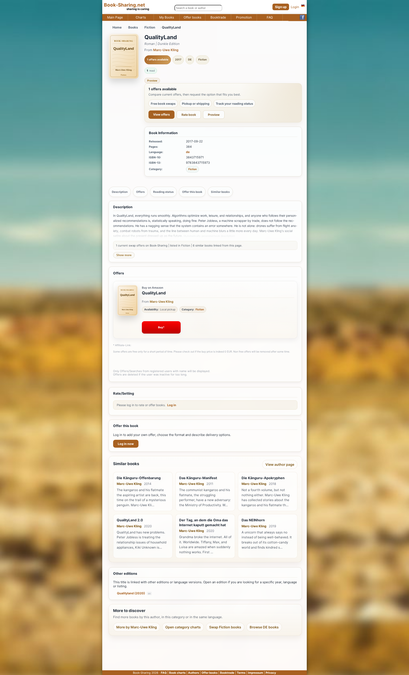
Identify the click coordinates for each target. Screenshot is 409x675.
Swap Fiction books (225, 627)
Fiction (149, 27)
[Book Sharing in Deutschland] (303, 6)
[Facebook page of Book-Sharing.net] (302, 17)
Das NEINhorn (253, 520)
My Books (166, 17)
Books (133, 27)
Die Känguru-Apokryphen (263, 478)
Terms (241, 672)
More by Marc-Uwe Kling (136, 627)
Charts (141, 17)
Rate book (188, 114)
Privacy (271, 672)
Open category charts (183, 627)
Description (120, 191)
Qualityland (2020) (131, 593)
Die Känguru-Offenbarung (139, 478)
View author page (279, 464)
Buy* (161, 327)
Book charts (177, 672)
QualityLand (154, 293)
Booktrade (218, 17)
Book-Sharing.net (124, 5)
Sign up (281, 7)
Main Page (115, 17)
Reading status (163, 191)
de (188, 152)
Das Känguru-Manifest (198, 478)
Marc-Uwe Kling (165, 50)
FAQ (270, 17)
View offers (161, 114)
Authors (193, 672)
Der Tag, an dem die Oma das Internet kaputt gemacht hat (203, 522)
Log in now (126, 444)
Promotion (244, 17)
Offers (140, 191)
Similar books (220, 191)
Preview (152, 80)
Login (295, 7)
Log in (171, 405)
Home (117, 27)
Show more (123, 255)
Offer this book (192, 191)
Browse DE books (264, 627)
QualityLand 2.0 (130, 520)
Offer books (192, 17)
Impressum (255, 672)
